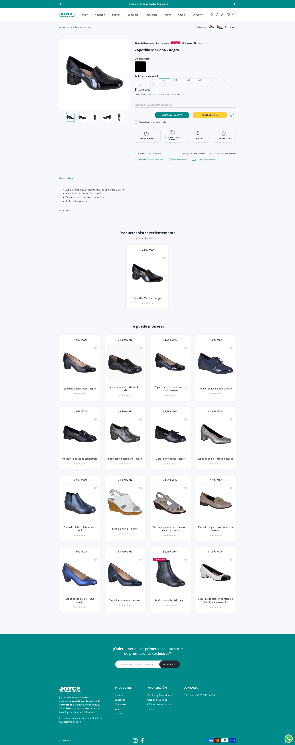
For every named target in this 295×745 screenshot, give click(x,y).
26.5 (153, 84)
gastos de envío (144, 94)
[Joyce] (67, 15)
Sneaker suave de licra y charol (215, 388)
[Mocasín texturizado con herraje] (79, 435)
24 (188, 80)
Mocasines (120, 704)
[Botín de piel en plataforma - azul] (79, 503)
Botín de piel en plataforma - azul (79, 528)
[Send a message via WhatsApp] (288, 738)
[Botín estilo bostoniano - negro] (125, 435)
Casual (118, 713)
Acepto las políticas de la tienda (152, 122)
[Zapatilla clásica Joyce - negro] (79, 363)
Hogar (62, 27)
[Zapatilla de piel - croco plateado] (215, 435)
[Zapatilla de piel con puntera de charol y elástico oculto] (215, 575)
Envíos (150, 708)
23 (164, 80)
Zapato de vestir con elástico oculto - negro (170, 388)
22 (140, 80)
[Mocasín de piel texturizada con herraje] (215, 503)
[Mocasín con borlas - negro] (170, 435)
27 (164, 84)
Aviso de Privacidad (157, 699)
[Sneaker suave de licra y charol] (215, 363)
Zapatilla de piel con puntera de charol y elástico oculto (215, 600)
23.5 (176, 80)
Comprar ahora (210, 115)
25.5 (224, 80)
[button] (60, 4)
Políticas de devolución (159, 704)
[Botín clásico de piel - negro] (170, 575)
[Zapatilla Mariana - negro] (147, 273)
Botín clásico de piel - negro (170, 600)
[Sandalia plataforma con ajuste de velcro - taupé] (170, 503)
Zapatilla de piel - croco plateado (215, 458)
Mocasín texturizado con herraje (79, 458)
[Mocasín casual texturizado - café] (125, 363)
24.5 (200, 80)
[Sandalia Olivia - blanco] (125, 503)
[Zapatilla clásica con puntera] (125, 575)
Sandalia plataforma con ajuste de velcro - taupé (170, 528)
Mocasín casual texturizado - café (124, 388)
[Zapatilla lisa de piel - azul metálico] (79, 575)
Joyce (69, 740)
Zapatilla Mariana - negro (147, 298)
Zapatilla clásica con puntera (125, 600)
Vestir (118, 708)
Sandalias (120, 699)
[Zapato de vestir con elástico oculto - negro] (170, 363)
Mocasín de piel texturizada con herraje (215, 528)
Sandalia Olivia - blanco (125, 528)
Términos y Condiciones (159, 695)
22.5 (152, 80)
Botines (119, 695)
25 (212, 80)
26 (140, 84)
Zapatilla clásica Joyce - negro (80, 388)
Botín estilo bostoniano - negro (125, 458)
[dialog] (217, 14)
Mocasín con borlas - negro (170, 458)
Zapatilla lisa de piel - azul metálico (79, 600)
